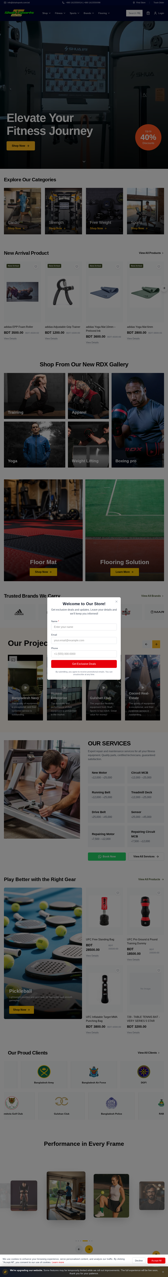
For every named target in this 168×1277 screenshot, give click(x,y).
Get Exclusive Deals (84, 663)
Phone (54, 648)
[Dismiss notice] (163, 1272)
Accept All (156, 1260)
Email (54, 634)
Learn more (58, 1262)
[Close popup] (116, 601)
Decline (139, 1260)
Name (55, 621)
